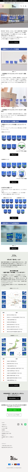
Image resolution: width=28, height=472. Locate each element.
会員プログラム (4, 426)
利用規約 (3, 429)
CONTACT (4, 443)
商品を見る (14, 154)
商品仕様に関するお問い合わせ (7, 447)
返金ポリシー (4, 435)
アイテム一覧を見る (14, 42)
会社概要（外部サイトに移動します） (7, 437)
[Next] (24, 61)
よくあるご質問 (4, 428)
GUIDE (3, 422)
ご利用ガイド (4, 424)
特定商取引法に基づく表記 (6, 433)
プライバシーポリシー (6, 431)
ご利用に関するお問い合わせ (7, 445)
